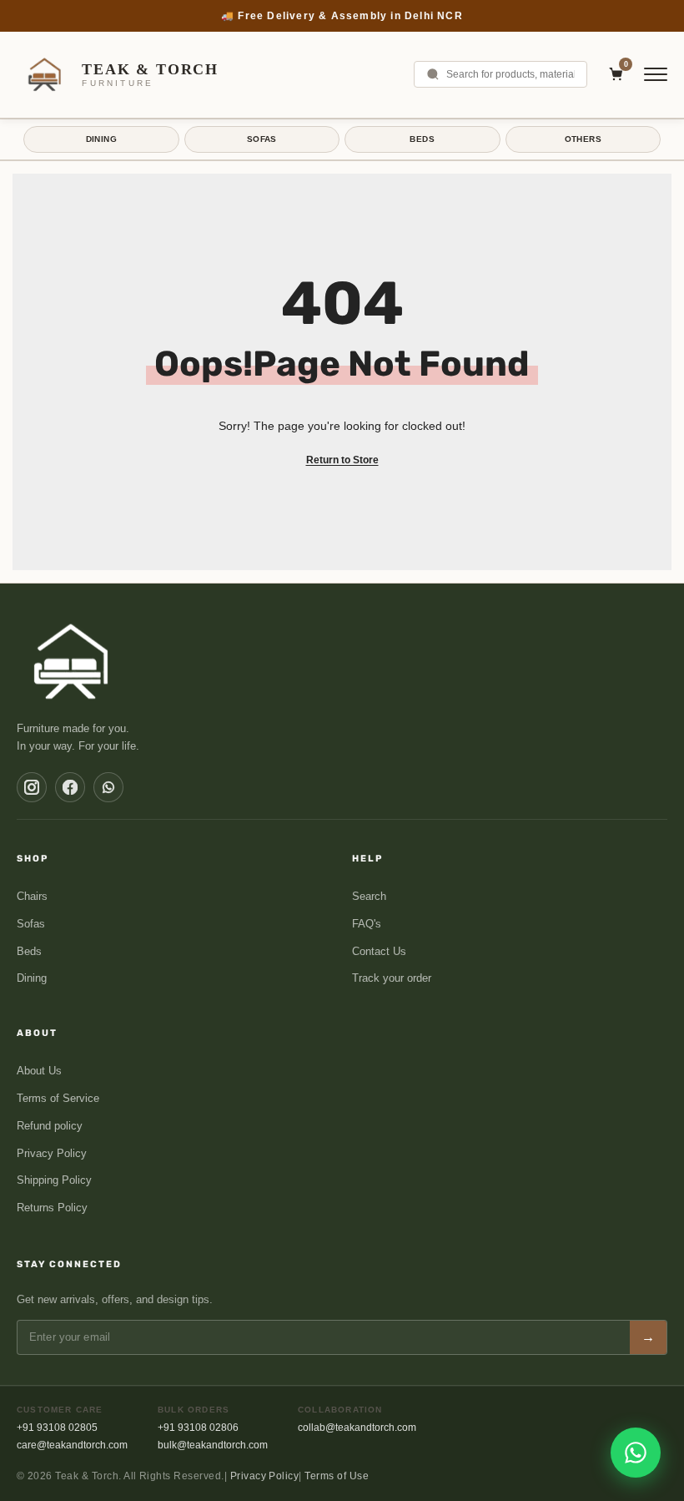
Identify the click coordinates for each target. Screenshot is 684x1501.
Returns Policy (52, 1207)
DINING (101, 139)
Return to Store (342, 460)
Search (369, 896)
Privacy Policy (52, 1153)
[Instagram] (32, 787)
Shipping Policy (54, 1180)
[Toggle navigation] (655, 74)
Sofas (31, 923)
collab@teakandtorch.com (357, 1427)
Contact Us (379, 951)
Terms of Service (58, 1098)
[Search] (433, 74)
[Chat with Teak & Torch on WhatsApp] (636, 1453)
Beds (29, 951)
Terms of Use (336, 1476)
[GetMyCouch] (72, 661)
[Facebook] (70, 787)
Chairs (32, 896)
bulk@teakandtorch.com (213, 1445)
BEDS (422, 139)
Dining (32, 978)
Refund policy (50, 1125)
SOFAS (262, 139)
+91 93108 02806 (198, 1427)
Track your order (391, 978)
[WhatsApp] (108, 787)
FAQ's (366, 923)
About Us (39, 1070)
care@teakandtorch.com (72, 1445)
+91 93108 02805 (57, 1427)
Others (583, 139)
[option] (342, 16)
